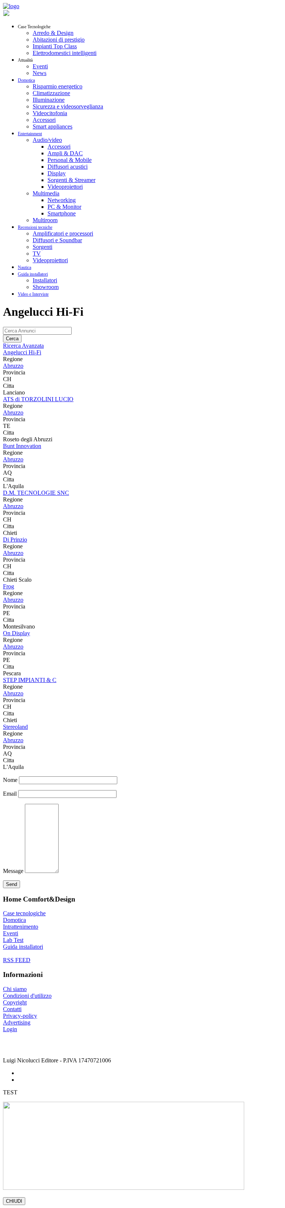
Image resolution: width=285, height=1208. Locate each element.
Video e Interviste (33, 294)
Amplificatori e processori (63, 233)
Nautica (24, 267)
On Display (16, 633)
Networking (62, 200)
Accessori (44, 120)
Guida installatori (33, 274)
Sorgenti (42, 247)
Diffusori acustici (68, 166)
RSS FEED (16, 960)
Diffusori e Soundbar (57, 240)
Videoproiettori (65, 187)
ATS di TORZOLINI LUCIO (38, 399)
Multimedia (46, 193)
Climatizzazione (51, 93)
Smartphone (62, 213)
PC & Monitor (64, 207)
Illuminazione (49, 100)
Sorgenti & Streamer (71, 180)
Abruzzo (13, 366)
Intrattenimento (20, 926)
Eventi (40, 66)
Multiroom (45, 220)
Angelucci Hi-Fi (22, 352)
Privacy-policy (20, 1016)
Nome (10, 780)
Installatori (45, 280)
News (39, 73)
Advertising (16, 1022)
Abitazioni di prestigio (59, 39)
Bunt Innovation (22, 446)
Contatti (12, 1009)
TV (37, 253)
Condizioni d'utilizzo (27, 996)
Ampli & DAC (65, 153)
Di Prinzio (15, 539)
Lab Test (13, 940)
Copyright (15, 1002)
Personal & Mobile (70, 160)
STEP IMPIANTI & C (29, 680)
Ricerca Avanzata (23, 345)
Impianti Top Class (55, 46)
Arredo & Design (53, 33)
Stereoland (15, 727)
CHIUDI (14, 1201)
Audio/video (47, 140)
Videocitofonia (50, 113)
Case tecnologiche (24, 913)
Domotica (26, 80)
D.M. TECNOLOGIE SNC (36, 493)
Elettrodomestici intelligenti (64, 53)
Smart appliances (52, 126)
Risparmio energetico (57, 86)
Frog (8, 586)
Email (10, 793)
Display (57, 173)
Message (13, 871)
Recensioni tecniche (35, 227)
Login (10, 1029)
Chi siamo (15, 989)
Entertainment (30, 133)
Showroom (46, 287)
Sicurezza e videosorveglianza (68, 106)
